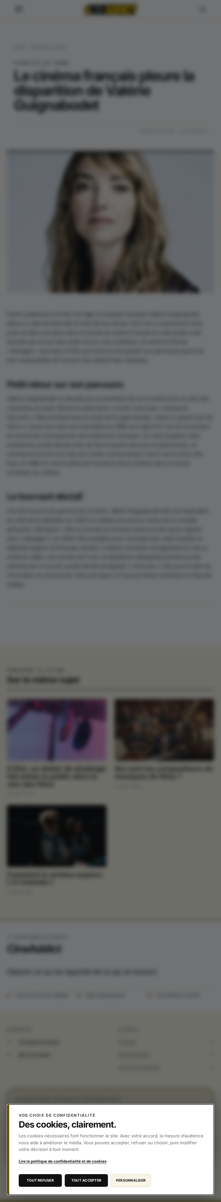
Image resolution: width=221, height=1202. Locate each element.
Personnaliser (131, 1180)
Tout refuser (40, 1180)
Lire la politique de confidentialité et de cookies (62, 1161)
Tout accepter (86, 1180)
